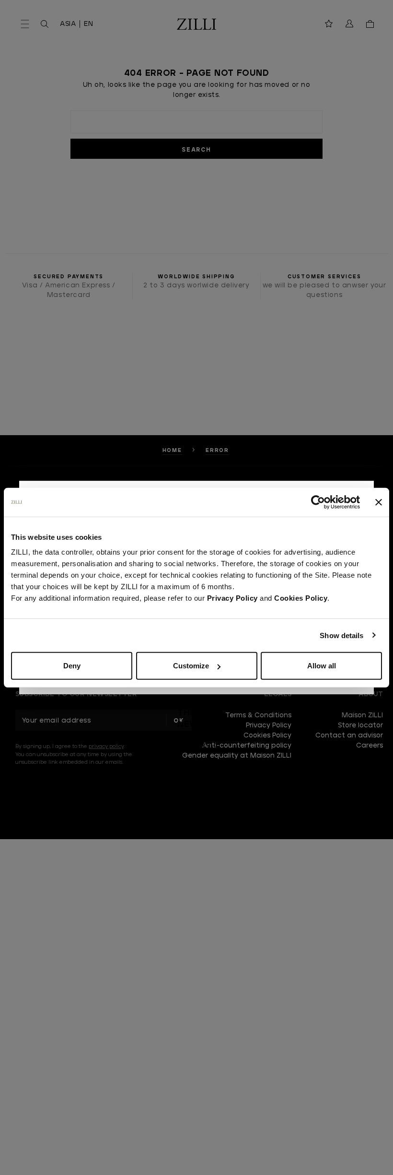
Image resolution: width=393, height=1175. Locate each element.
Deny (72, 666)
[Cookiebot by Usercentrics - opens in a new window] (318, 502)
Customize (191, 666)
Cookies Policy (300, 598)
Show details (341, 635)
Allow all (321, 666)
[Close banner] (378, 501)
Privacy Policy (232, 598)
